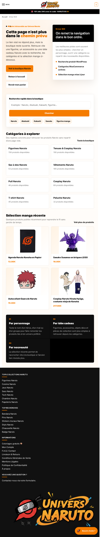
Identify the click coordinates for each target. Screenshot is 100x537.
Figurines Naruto (9, 380)
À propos (6, 469)
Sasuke (49, 121)
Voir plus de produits (84, 222)
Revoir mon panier (17, 84)
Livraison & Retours (11, 454)
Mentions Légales (10, 461)
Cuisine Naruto (9, 384)
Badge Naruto (8, 432)
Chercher (49, 113)
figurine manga (63, 121)
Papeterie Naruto (10, 402)
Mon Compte (8, 447)
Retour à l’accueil (16, 76)
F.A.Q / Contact (9, 451)
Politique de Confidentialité (14, 465)
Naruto (14, 121)
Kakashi (37, 121)
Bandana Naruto (9, 414)
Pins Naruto (7, 417)
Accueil (4, 17)
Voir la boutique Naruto (19, 68)
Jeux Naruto (7, 387)
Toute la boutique (85, 140)
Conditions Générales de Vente (16, 458)
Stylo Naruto (7, 424)
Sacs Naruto (7, 391)
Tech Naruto (7, 395)
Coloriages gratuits (11, 443)
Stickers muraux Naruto (13, 421)
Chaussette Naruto (10, 428)
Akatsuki (25, 121)
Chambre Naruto (9, 398)
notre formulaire (27, 480)
